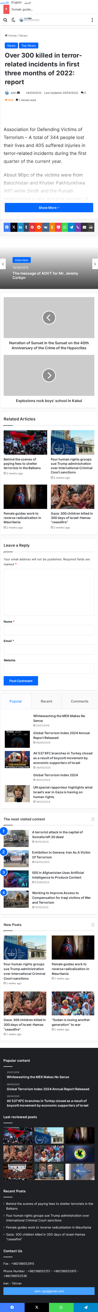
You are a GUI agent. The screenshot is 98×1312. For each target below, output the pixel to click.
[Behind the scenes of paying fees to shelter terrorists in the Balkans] (25, 442)
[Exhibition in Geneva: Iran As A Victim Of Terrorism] (16, 858)
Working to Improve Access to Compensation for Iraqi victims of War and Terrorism (61, 897)
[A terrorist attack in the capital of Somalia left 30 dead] (16, 838)
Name (9, 621)
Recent (46, 701)
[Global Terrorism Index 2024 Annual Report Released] (17, 739)
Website (9, 660)
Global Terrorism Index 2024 (55, 775)
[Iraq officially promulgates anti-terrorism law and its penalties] (80, 1153)
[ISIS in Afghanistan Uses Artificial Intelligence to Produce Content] (16, 878)
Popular (16, 701)
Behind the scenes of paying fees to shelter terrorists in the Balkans (22, 463)
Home (12, 35)
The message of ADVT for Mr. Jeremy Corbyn (45, 275)
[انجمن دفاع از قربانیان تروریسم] (30, 19)
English (16, 2)
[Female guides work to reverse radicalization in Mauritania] (25, 497)
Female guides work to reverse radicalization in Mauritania (53, 9)
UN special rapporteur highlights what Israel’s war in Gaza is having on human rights (63, 792)
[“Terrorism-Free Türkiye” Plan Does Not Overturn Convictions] (18, 1172)
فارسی (4, 2)
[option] (49, 264)
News (23, 35)
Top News (28, 45)
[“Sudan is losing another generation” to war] (73, 1003)
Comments (79, 701)
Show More (48, 208)
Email (9, 641)
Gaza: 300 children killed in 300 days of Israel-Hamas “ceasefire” (72, 517)
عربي (27, 2)
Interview (21, 260)
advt (13, 92)
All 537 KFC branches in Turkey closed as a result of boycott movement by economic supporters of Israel (63, 758)
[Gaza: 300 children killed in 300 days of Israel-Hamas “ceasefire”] (72, 497)
